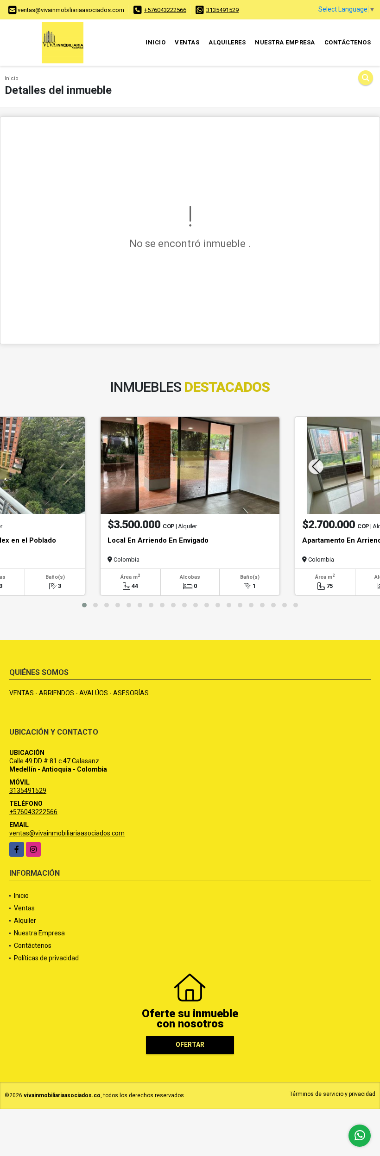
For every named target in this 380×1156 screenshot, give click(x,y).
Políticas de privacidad (46, 958)
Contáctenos (347, 42)
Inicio (155, 42)
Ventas (187, 42)
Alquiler (25, 920)
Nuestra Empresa (285, 42)
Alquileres (227, 42)
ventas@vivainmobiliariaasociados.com (67, 833)
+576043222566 (165, 9)
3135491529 (222, 9)
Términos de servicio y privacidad (332, 1094)
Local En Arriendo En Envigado (158, 540)
